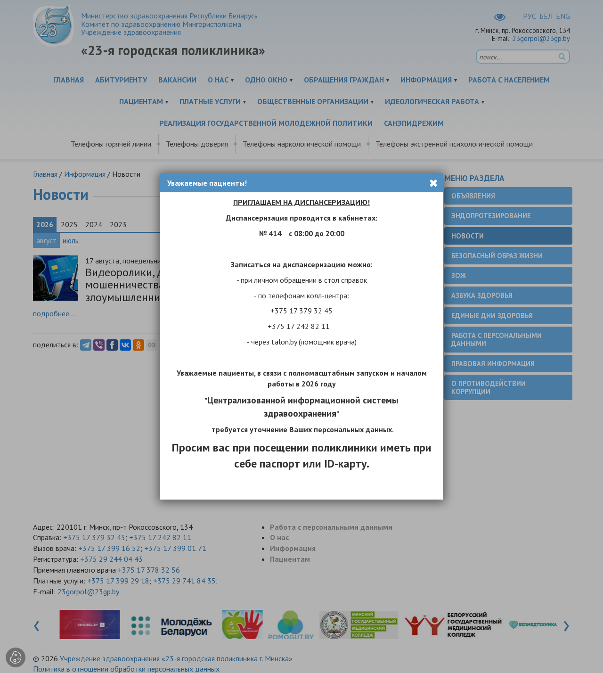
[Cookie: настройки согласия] (15, 657)
